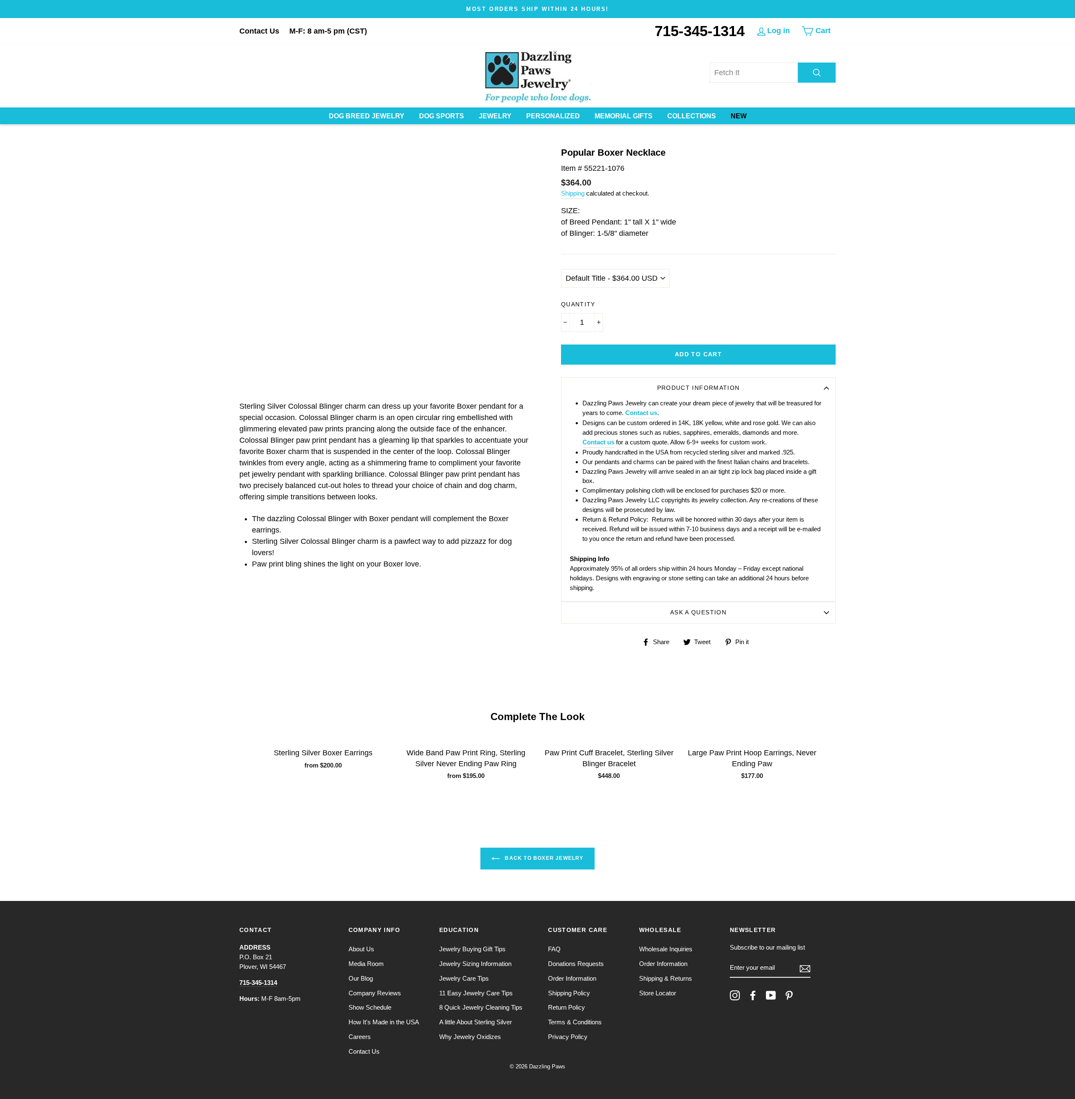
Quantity (578, 304)
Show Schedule (370, 1007)
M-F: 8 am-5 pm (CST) (328, 31)
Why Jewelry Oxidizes (470, 1036)
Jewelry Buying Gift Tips (472, 949)
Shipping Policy (569, 993)
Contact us (641, 412)
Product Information (698, 388)
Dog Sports (441, 116)
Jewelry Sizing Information (475, 963)
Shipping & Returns (665, 978)
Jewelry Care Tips (464, 978)
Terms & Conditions (575, 1022)
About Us (361, 949)
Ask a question (698, 612)
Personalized (553, 116)
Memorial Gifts (624, 116)
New (739, 116)
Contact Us (259, 31)
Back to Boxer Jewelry (543, 858)
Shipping (573, 193)
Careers (360, 1036)
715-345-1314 (700, 31)
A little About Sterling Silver (475, 1022)
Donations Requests (576, 963)
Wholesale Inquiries (665, 949)
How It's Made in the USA (384, 1022)
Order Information (572, 978)
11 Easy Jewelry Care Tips (476, 993)
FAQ (554, 949)
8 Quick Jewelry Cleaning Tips (480, 1007)
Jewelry (495, 116)
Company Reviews (375, 993)
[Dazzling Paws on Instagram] (735, 995)
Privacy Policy (567, 1036)
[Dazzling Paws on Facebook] (753, 995)
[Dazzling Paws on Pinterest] (789, 995)
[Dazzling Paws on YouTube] (771, 995)
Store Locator (657, 993)
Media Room (366, 963)
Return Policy (566, 1007)
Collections (691, 116)
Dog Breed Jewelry (366, 116)
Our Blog (361, 978)
